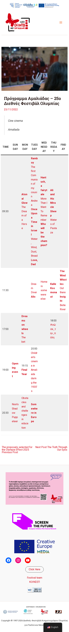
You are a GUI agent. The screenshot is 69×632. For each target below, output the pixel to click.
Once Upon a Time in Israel (34, 222)
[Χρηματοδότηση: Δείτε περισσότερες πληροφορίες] (34, 5)
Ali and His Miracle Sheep (53, 203)
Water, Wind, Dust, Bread (34, 247)
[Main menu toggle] (60, 22)
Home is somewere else (44, 290)
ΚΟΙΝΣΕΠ (34, 581)
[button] (34, 569)
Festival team (34, 577)
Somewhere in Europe (34, 413)
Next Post (51, 448)
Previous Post (17, 450)
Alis (33, 296)
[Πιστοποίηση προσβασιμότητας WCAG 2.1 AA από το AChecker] (34, 589)
